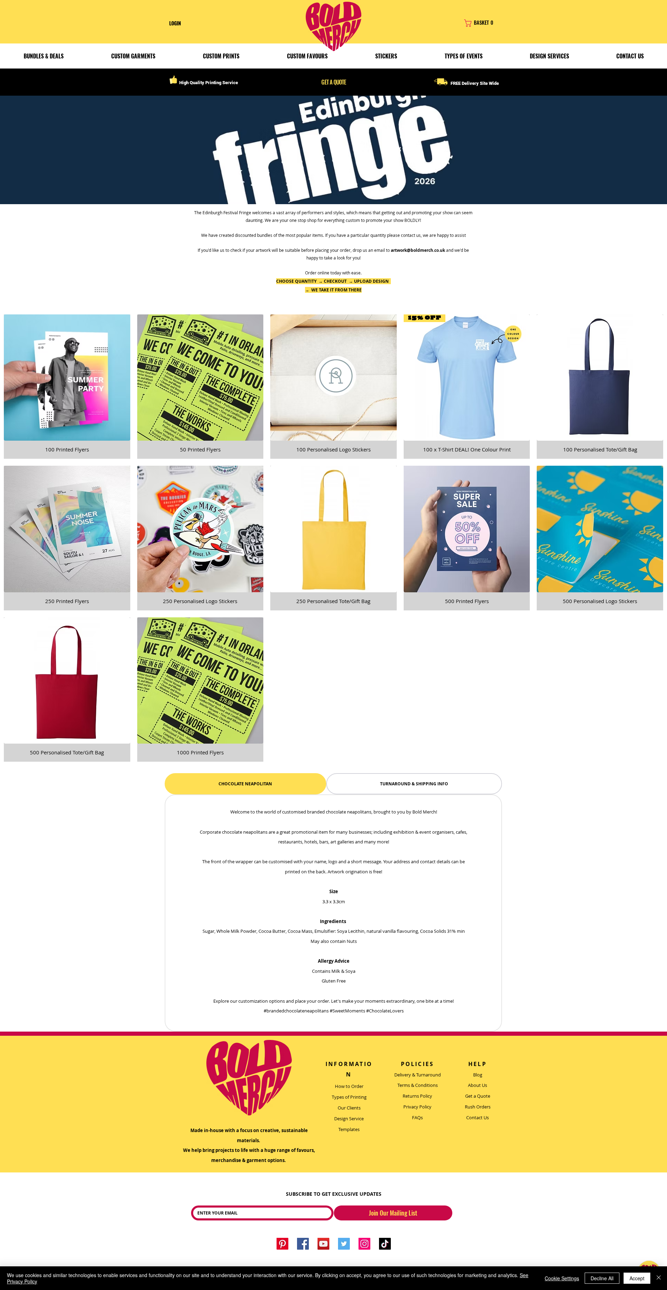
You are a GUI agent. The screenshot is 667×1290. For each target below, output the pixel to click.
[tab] (245, 783)
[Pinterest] (282, 1244)
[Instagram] (364, 1244)
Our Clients (349, 1108)
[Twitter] (344, 1244)
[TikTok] (385, 1244)
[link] (492, 23)
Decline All (602, 1278)
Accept (636, 1278)
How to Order (349, 1086)
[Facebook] (303, 1244)
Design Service (349, 1118)
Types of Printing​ (349, 1097)
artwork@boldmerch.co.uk (418, 250)
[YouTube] (323, 1244)
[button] (133, 56)
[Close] (658, 1278)
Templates (349, 1129)
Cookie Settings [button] (562, 1278)
